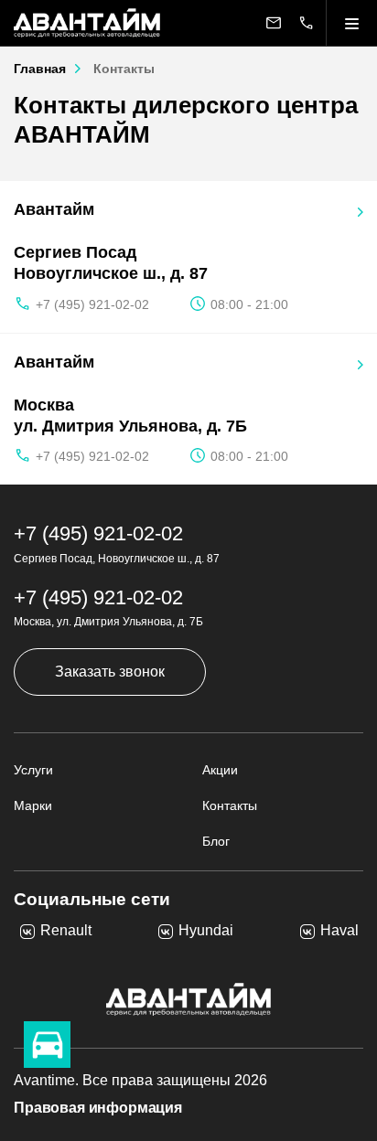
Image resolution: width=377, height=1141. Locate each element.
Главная (40, 68)
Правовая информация (98, 1107)
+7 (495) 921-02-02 (92, 304)
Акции (220, 769)
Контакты (229, 805)
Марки (33, 805)
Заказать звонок (110, 671)
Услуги (33, 769)
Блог (216, 841)
